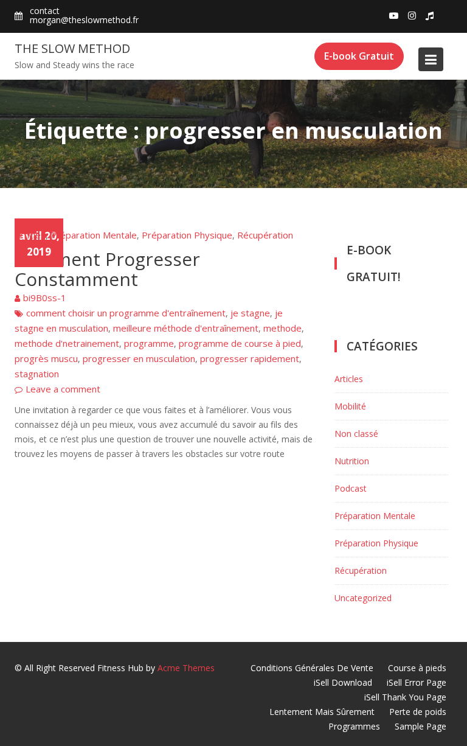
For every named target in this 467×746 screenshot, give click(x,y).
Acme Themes (186, 668)
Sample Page (420, 726)
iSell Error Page (416, 682)
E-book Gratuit (359, 56)
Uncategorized (363, 598)
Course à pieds (417, 668)
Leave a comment (63, 389)
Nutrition (351, 461)
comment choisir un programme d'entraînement (126, 313)
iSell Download (343, 682)
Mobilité (350, 406)
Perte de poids (417, 711)
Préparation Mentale (93, 235)
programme (149, 343)
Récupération (265, 235)
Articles (30, 235)
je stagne (250, 313)
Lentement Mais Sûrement (322, 711)
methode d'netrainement (67, 343)
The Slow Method (72, 48)
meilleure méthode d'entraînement (185, 328)
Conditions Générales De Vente (312, 668)
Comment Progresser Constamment (107, 268)
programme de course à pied (240, 343)
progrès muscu (46, 358)
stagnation (37, 374)
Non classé (356, 433)
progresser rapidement (249, 358)
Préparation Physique (187, 235)
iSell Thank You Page (405, 697)
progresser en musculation (139, 358)
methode (282, 328)
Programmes (354, 726)
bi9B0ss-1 (44, 297)
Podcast (350, 488)
